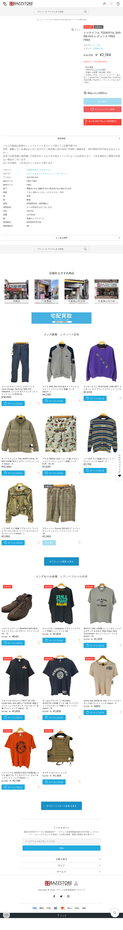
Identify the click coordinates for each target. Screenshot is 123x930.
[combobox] (61, 11)
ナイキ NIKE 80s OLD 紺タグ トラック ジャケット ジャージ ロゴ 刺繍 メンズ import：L (60, 389)
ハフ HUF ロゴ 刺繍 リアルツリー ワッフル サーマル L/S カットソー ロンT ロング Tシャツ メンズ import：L (20, 531)
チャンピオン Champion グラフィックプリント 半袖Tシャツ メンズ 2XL (61, 629)
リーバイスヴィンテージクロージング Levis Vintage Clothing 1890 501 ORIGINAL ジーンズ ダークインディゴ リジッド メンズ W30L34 (20, 390)
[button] (115, 913)
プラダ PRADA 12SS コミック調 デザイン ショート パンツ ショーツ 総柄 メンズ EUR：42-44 (60, 461)
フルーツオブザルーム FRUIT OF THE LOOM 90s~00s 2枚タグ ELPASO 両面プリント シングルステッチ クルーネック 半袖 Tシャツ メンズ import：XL (20, 704)
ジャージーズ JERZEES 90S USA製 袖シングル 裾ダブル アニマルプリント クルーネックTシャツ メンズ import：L (20, 775)
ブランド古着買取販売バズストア (22, 4)
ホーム (39, 19)
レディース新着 (69, 334)
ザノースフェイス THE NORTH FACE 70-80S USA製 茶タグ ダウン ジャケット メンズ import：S (20, 461)
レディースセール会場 (73, 576)
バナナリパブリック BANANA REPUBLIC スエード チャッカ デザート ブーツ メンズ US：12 (20, 631)
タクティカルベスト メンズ (54, 772)
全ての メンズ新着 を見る (61, 561)
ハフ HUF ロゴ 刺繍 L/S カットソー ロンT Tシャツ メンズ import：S (102, 459)
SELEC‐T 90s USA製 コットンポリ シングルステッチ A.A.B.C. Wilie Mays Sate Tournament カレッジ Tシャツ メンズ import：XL (102, 632)
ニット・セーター (57, 173)
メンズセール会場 (46, 576)
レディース (31, 173)
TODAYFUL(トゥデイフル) (38, 170)
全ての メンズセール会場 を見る (61, 806)
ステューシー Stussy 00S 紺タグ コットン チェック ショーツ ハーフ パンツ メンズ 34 (61, 531)
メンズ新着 (50, 334)
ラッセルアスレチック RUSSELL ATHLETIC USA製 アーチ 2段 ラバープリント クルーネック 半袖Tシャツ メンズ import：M (60, 704)
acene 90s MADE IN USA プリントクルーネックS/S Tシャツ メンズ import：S (102, 701)
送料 (100, 69)
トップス (96, 45)
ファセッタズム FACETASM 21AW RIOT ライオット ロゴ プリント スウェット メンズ (102, 387)
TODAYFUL (98, 48)
